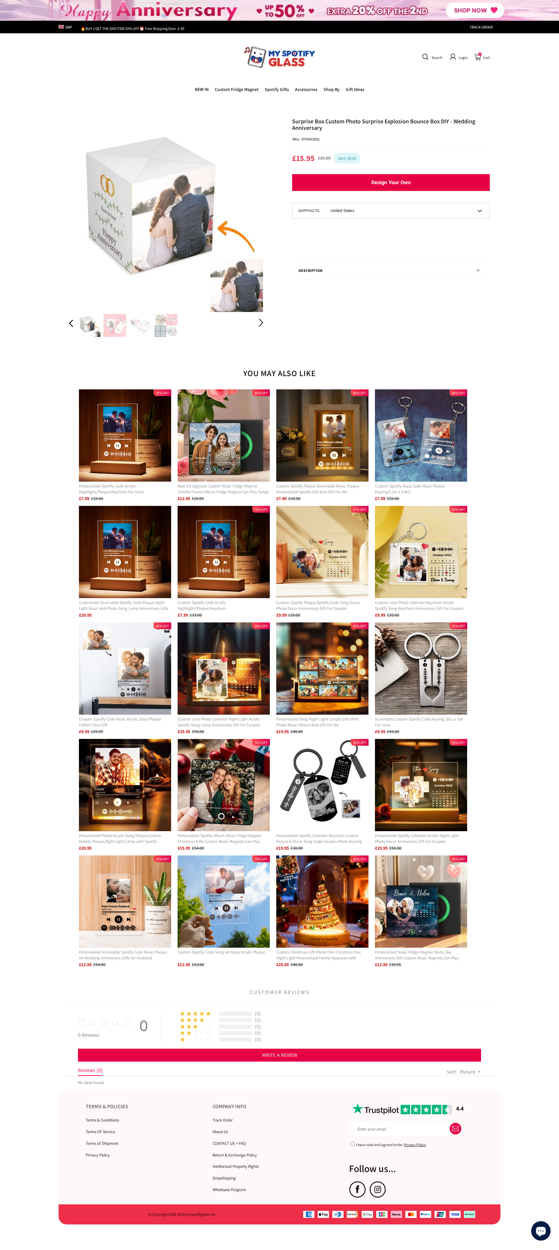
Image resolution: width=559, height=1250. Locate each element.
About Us (220, 1131)
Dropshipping (224, 1178)
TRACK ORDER (481, 27)
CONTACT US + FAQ (229, 1143)
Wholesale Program (229, 1189)
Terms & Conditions (102, 1120)
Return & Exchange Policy (235, 1155)
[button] (431, 57)
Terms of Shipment (102, 1143)
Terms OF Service (100, 1131)
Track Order (223, 1120)
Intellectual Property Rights (236, 1166)
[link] (236, 89)
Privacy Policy (98, 1155)
